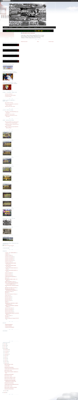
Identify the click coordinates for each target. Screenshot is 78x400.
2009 (5, 392)
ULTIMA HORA (7, 365)
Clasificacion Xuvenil (8, 275)
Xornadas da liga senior (8, 310)
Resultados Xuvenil (8, 300)
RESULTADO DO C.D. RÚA (9, 364)
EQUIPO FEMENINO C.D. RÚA (10, 281)
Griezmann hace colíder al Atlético (10, 95)
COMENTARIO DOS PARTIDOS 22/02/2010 (12, 368)
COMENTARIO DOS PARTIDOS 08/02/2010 (12, 384)
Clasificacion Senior (8, 273)
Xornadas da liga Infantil (9, 309)
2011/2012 (35, 27)
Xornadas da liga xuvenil (9, 311)
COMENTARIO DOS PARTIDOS (10, 276)
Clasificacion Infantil (8, 272)
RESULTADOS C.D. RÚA (8, 385)
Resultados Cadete (8, 296)
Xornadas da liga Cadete (9, 307)
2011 (5, 346)
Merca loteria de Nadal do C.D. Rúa (10, 294)
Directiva (6, 277)
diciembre (6, 349)
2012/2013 (41, 27)
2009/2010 (22, 27)
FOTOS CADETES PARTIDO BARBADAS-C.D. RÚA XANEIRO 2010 (11, 283)
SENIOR (6, 301)
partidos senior (7, 295)
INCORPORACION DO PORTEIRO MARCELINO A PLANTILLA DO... (10, 381)
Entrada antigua (51, 41)
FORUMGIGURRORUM (9, 324)
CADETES (7, 253)
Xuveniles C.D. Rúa (8, 315)
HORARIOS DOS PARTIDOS (28, 33)
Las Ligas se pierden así (8, 93)
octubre (6, 352)
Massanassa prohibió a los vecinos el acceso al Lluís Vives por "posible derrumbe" (12, 122)
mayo (6, 358)
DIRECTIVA (6, 27)
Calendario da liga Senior (9, 259)
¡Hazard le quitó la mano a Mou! (10, 106)
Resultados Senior (8, 299)
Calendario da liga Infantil (9, 257)
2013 (5, 343)
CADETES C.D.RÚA (8, 255)
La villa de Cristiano (8, 96)
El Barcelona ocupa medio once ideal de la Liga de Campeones (11, 104)
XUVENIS (6, 316)
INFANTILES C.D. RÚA (8, 291)
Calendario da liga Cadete (9, 256)
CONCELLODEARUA (8, 325)
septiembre (6, 354)
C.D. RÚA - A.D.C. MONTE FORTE (10, 252)
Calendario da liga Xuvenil (9, 260)
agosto (6, 355)
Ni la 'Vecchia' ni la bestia (9, 102)
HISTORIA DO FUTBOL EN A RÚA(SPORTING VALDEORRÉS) (10, 290)
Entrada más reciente (24, 41)
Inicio (38, 41)
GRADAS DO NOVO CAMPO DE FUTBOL (11, 285)
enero (6, 390)
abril (5, 360)
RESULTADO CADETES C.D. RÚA (10, 377)
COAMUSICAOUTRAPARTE (9, 327)
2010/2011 (29, 27)
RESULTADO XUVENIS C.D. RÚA (10, 378)
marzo (6, 361)
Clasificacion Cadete (8, 261)
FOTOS (17, 27)
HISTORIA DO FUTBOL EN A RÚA (10, 287)
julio (6, 357)
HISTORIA (11, 27)
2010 (5, 348)
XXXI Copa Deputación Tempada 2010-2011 (12, 318)
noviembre (6, 351)
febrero (6, 363)
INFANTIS (6, 292)
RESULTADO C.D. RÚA (8, 370)
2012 (5, 345)
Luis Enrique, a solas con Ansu (10, 114)
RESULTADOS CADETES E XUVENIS (11, 387)
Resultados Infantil (8, 297)
